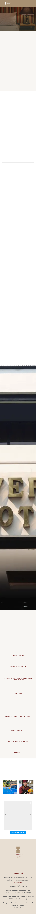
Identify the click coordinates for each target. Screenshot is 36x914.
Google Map (18, 882)
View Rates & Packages (12, 272)
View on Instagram (18, 832)
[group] (18, 815)
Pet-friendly (18, 753)
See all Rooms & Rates (11, 219)
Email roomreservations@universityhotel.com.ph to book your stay (18, 20)
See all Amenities (10, 326)
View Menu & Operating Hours (14, 157)
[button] (19, 828)
